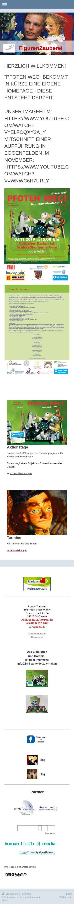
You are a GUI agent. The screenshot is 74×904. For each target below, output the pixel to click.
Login (69, 893)
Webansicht (66, 897)
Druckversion (12, 893)
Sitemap (26, 893)
